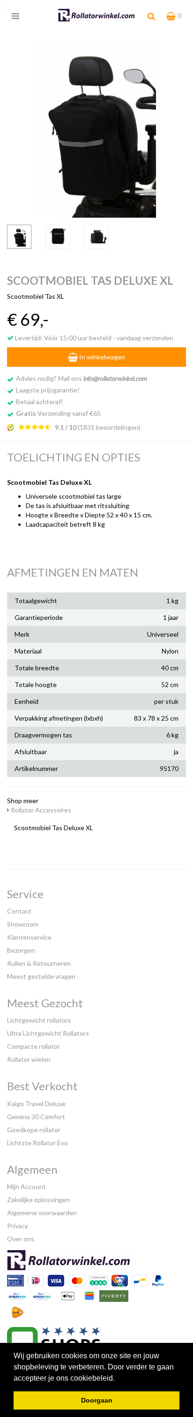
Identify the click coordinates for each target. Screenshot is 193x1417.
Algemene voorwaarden (42, 1213)
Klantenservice (29, 937)
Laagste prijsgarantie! (48, 390)
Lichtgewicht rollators (39, 1020)
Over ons (20, 1239)
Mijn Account (26, 1186)
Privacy (17, 1226)
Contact (19, 911)
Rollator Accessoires (40, 810)
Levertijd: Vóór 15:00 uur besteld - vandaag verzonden (93, 338)
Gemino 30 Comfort (36, 1117)
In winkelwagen (101, 357)
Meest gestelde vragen (41, 976)
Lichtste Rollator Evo (37, 1143)
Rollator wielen (29, 1059)
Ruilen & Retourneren (39, 963)
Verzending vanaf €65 (58, 413)
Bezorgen (21, 950)
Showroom (22, 924)
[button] (118, 1378)
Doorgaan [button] (96, 1400)
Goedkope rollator (33, 1130)
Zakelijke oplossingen (38, 1200)
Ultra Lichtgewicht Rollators (48, 1033)
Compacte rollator (33, 1046)
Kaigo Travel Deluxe (36, 1103)
